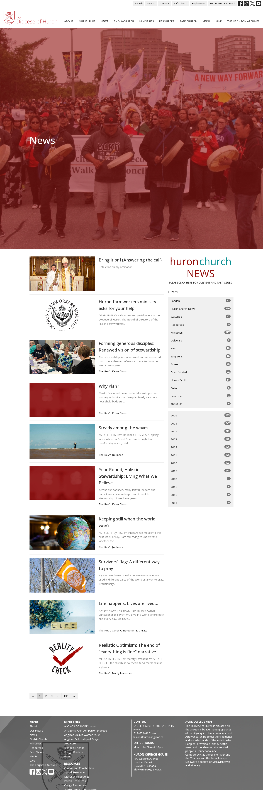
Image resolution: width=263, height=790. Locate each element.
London (200, 301)
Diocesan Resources (76, 776)
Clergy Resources (75, 785)
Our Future (87, 21)
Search (139, 3)
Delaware (200, 340)
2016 (200, 495)
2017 (200, 487)
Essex (200, 364)
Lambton (200, 396)
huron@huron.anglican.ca (148, 737)
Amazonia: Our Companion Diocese (85, 730)
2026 (200, 415)
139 (66, 696)
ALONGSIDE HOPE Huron (80, 726)
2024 (200, 431)
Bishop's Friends (74, 747)
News (104, 21)
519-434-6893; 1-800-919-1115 (153, 726)
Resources (166, 21)
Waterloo (200, 316)
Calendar (165, 3)
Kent (200, 348)
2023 (200, 439)
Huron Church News (200, 308)
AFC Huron (70, 743)
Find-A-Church (124, 21)
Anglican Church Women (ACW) (82, 735)
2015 (200, 502)
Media (207, 21)
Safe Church (180, 3)
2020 (200, 463)
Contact (151, 3)
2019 (200, 471)
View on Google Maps (147, 769)
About (69, 21)
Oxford (200, 388)
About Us (200, 404)
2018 (200, 479)
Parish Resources (75, 781)
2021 (200, 455)
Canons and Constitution (79, 768)
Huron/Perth (200, 380)
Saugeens (200, 356)
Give (219, 21)
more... (68, 756)
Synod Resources (75, 772)
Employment (198, 3)
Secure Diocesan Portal (222, 3)
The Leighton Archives (243, 21)
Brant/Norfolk (200, 372)
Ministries (146, 21)
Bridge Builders (73, 752)
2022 (200, 447)
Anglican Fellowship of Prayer (82, 739)
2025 (200, 423)
